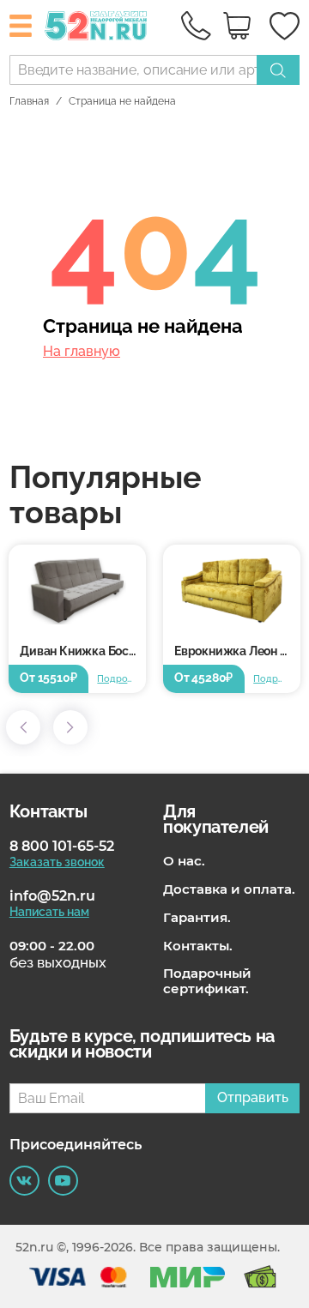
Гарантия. (197, 917)
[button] (23, 727)
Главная (29, 101)
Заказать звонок (57, 862)
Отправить (252, 1097)
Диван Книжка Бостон (83, 651)
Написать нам (49, 912)
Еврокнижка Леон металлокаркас (237, 651)
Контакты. (198, 946)
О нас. (184, 861)
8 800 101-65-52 (61, 846)
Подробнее (115, 678)
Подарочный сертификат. (207, 981)
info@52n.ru (52, 896)
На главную (81, 352)
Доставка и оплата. (229, 889)
